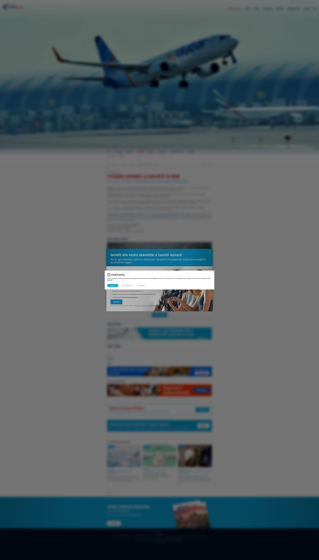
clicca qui (109, 280)
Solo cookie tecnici (126, 285)
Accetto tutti (113, 285)
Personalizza (140, 285)
